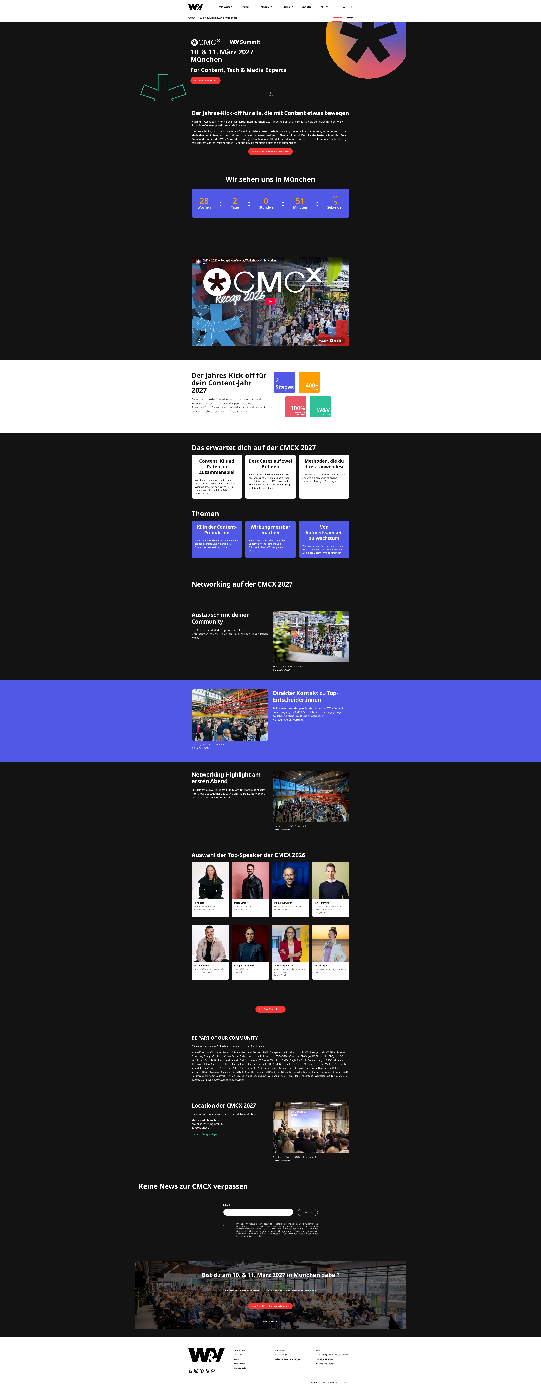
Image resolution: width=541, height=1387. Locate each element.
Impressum (239, 1350)
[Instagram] (196, 1370)
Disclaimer (280, 1350)
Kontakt (237, 1354)
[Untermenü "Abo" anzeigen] (327, 7)
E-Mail (227, 1205)
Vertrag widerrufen (325, 1363)
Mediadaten (239, 1363)
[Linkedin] (190, 1370)
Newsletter (306, 7)
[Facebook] (201, 1370)
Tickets (349, 17)
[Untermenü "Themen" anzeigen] (251, 7)
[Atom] (213, 1370)
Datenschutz (281, 1354)
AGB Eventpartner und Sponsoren (332, 1354)
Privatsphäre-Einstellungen (288, 1359)
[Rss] (207, 1370)
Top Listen (285, 7)
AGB (318, 1350)
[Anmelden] (350, 7)
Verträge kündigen (325, 1359)
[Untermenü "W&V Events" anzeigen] (232, 7)
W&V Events (224, 7)
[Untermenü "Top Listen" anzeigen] (292, 7)
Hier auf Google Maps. (205, 1134)
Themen (245, 7)
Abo (323, 7)
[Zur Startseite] (206, 1355)
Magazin (265, 7)
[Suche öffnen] (344, 7)
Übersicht (337, 17)
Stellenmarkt (240, 1368)
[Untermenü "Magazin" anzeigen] (271, 7)
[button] (210, 891)
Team (236, 1359)
